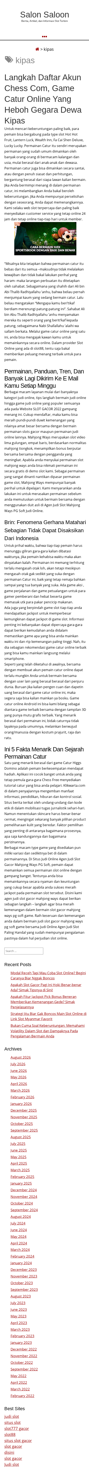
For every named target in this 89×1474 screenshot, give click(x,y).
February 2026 (22, 1097)
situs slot (12, 1422)
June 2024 (19, 1229)
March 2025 (20, 1170)
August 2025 (21, 1137)
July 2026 (18, 1064)
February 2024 (22, 1256)
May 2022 (18, 1375)
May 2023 (18, 1316)
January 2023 (21, 1342)
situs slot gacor (18, 1440)
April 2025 (19, 1163)
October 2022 (22, 1362)
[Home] (37, 49)
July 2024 (18, 1223)
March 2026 (20, 1090)
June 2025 (19, 1150)
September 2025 (24, 1130)
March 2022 (20, 1389)
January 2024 (21, 1262)
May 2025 (18, 1156)
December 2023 (24, 1269)
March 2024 (20, 1249)
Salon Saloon (44, 14)
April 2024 (19, 1243)
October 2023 (22, 1282)
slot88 (10, 1434)
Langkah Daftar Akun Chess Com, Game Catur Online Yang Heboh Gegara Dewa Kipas (43, 99)
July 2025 (18, 1143)
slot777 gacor (16, 1428)
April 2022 (19, 1382)
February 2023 (22, 1335)
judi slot (11, 1416)
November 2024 (24, 1196)
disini (9, 1452)
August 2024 (21, 1216)
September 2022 (24, 1369)
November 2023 (24, 1276)
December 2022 (24, 1349)
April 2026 (19, 1083)
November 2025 (24, 1117)
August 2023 (21, 1296)
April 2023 (19, 1322)
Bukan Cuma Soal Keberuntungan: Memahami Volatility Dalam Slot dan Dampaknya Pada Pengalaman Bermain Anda (48, 1030)
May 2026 (18, 1077)
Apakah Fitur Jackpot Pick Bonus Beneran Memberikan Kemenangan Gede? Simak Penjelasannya (43, 1001)
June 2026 (19, 1070)
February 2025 (22, 1176)
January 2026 (21, 1103)
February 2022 (22, 1395)
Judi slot (11, 1464)
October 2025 (22, 1123)
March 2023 (20, 1329)
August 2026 (21, 1057)
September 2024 (24, 1209)
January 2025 (21, 1183)
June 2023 (19, 1309)
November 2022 (24, 1355)
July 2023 (18, 1302)
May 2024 (18, 1236)
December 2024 (24, 1190)
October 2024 (22, 1203)
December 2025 (24, 1110)
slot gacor (13, 1446)
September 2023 (24, 1289)
